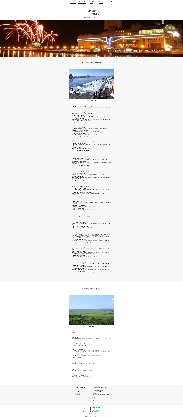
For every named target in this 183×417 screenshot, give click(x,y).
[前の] (70, 86)
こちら (93, 355)
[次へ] (112, 86)
